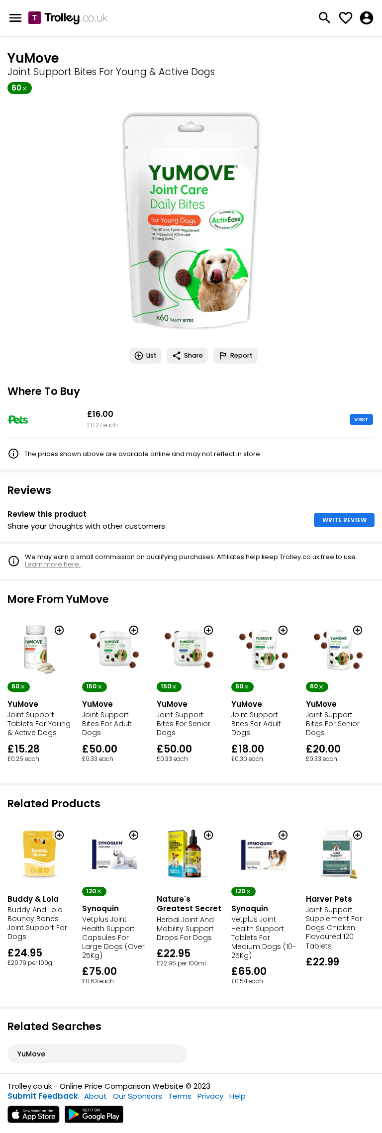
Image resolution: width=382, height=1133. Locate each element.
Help (237, 1096)
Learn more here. (53, 564)
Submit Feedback (42, 1096)
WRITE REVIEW (344, 520)
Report (241, 355)
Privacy (210, 1096)
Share (193, 355)
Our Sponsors (137, 1096)
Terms (179, 1096)
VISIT (361, 419)
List (151, 355)
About (95, 1096)
